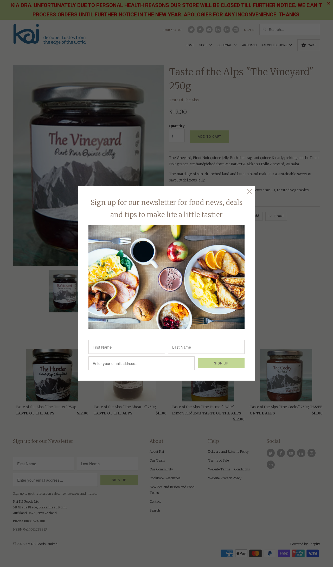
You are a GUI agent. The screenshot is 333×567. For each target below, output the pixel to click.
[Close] (249, 191)
